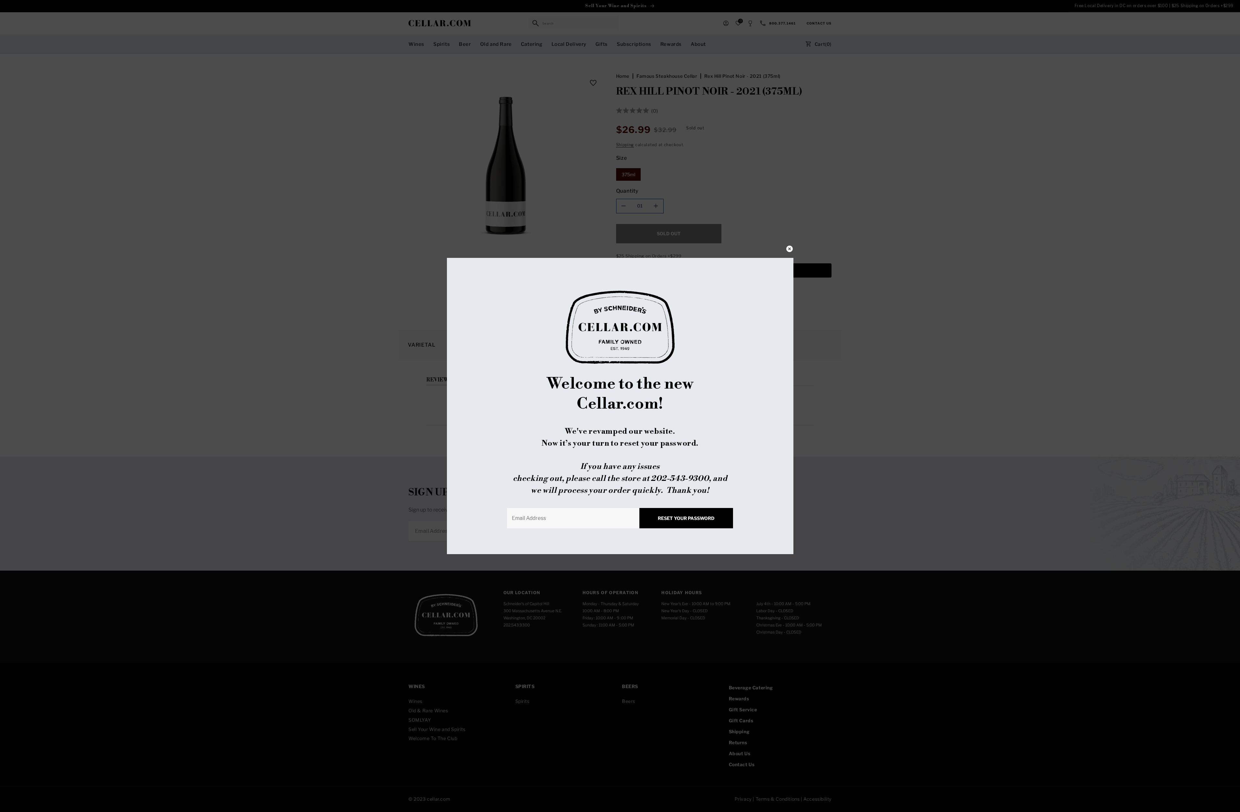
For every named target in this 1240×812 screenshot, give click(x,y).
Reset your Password (686, 518)
